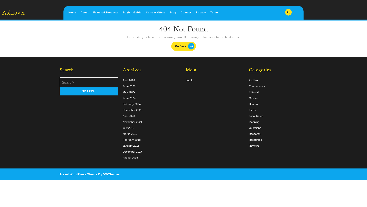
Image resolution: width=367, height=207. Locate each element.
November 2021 (132, 121)
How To (253, 104)
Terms (214, 12)
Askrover (13, 12)
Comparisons (257, 86)
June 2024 (129, 98)
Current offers (155, 12)
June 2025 (129, 86)
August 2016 (130, 157)
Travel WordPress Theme (78, 174)
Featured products (105, 12)
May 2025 (129, 92)
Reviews (254, 145)
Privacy (201, 12)
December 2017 (132, 151)
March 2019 (130, 133)
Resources (255, 139)
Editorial (254, 92)
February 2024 (132, 104)
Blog (173, 12)
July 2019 (128, 127)
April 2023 (129, 115)
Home (72, 12)
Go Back (185, 46)
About (85, 12)
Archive (253, 80)
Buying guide (132, 12)
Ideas (252, 110)
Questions (255, 127)
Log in (189, 80)
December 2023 (132, 110)
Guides (253, 98)
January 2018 (131, 145)
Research (255, 133)
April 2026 (129, 80)
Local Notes (256, 115)
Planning (254, 121)
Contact (186, 12)
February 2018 (132, 139)
